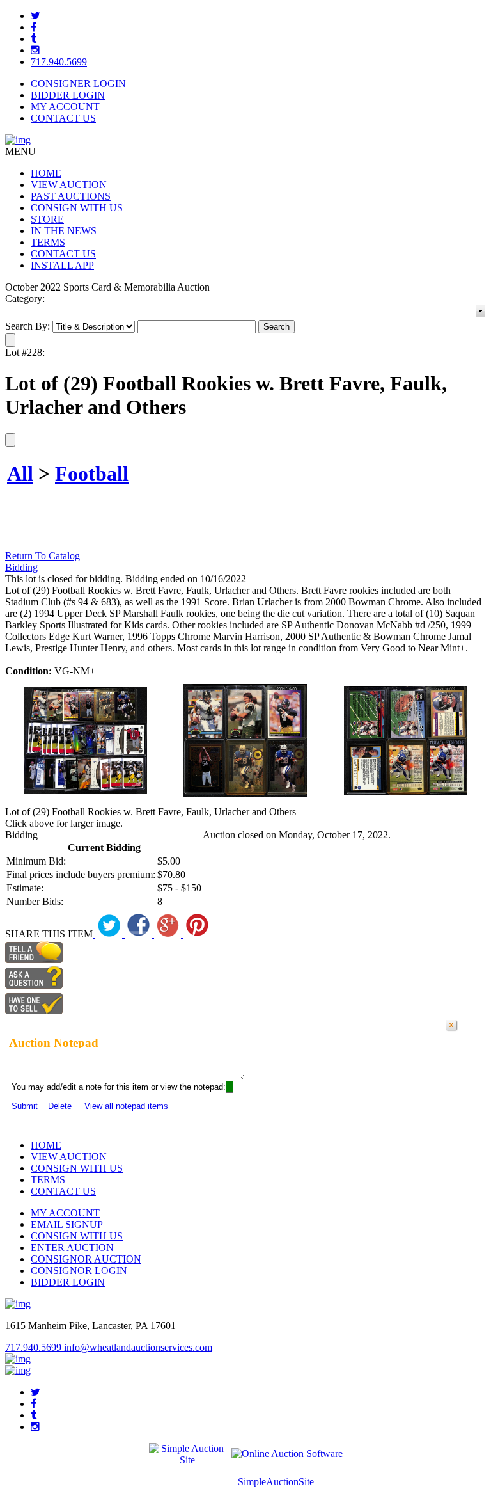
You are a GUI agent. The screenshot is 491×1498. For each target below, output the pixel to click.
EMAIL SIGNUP (67, 1224)
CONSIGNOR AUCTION (86, 1259)
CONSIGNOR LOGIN (79, 1270)
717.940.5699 (59, 61)
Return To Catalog (42, 555)
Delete (60, 1106)
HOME (46, 173)
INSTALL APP (62, 265)
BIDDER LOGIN (68, 95)
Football (92, 473)
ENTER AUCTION (72, 1247)
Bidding (21, 567)
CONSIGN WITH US (77, 207)
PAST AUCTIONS (71, 196)
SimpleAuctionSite (276, 1481)
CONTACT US (63, 118)
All (20, 473)
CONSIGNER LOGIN (78, 83)
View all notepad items (126, 1106)
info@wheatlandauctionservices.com (138, 1347)
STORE (47, 219)
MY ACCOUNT (65, 106)
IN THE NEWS (64, 230)
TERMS (48, 242)
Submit (25, 1106)
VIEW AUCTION (69, 184)
